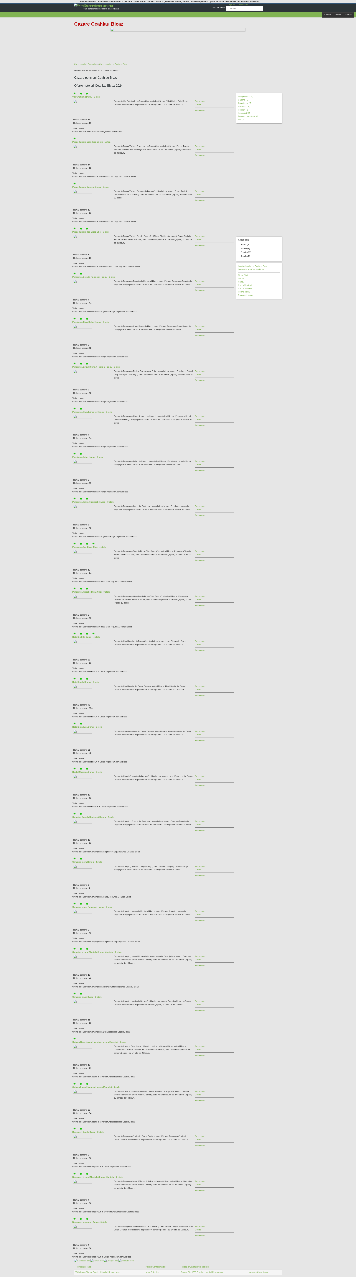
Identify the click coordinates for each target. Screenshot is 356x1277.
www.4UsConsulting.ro (259, 1272)
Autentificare (243, 5)
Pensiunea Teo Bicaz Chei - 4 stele (89, 547)
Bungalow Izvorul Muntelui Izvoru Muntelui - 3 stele (97, 1177)
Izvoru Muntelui (245, 285)
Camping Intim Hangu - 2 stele (87, 862)
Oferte (338, 15)
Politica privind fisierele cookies (195, 1267)
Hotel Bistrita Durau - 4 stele (86, 637)
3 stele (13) (246, 252)
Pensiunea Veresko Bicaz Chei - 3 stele (91, 592)
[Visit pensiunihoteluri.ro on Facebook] (82, 1261)
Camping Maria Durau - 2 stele (87, 997)
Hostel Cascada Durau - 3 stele (87, 772)
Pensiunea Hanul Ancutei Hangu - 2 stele (92, 412)
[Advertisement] (164, 53)
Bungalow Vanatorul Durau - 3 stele (89, 1222)
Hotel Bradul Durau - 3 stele (85, 682)
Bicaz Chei (243, 275)
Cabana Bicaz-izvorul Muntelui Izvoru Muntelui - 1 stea (99, 1042)
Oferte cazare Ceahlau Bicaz (251, 269)
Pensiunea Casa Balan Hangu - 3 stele (90, 322)
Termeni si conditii (83, 1267)
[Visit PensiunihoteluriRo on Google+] (111, 1261)
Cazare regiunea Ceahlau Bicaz (113, 64)
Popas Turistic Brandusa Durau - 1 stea (91, 142)
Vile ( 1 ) (241, 120)
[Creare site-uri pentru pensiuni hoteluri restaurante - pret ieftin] (178, 36)
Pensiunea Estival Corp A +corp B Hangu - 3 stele (96, 367)
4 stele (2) (245, 256)
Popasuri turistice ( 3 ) (248, 116)
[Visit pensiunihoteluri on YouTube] (126, 1261)
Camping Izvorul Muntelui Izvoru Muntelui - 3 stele (96, 952)
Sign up (232, 5)
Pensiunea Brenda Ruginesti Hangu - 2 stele (93, 277)
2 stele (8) (245, 248)
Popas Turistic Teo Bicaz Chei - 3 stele (90, 232)
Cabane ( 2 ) (243, 100)
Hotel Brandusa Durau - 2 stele (87, 727)
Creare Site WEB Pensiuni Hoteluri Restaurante (202, 1272)
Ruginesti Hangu (245, 295)
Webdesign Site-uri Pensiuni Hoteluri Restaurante (97, 1272)
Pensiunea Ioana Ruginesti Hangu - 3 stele (93, 502)
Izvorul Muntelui (245, 288)
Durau (241, 278)
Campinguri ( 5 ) (245, 103)
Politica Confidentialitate (156, 1267)
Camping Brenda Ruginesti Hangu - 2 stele (93, 817)
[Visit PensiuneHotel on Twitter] (97, 1261)
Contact (348, 15)
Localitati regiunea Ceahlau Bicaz (253, 266)
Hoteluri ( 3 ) (243, 110)
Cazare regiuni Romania (85, 64)
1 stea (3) (245, 245)
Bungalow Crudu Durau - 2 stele (88, 1132)
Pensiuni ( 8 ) (244, 113)
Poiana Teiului (244, 292)
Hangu (241, 282)
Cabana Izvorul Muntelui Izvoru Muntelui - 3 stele (96, 1087)
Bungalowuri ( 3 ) (245, 96)
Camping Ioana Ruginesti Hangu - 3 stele (92, 907)
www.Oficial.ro (152, 1272)
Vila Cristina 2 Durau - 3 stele (86, 97)
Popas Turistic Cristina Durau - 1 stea (90, 187)
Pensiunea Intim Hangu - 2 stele (87, 457)
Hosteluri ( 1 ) (244, 106)
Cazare (327, 15)
